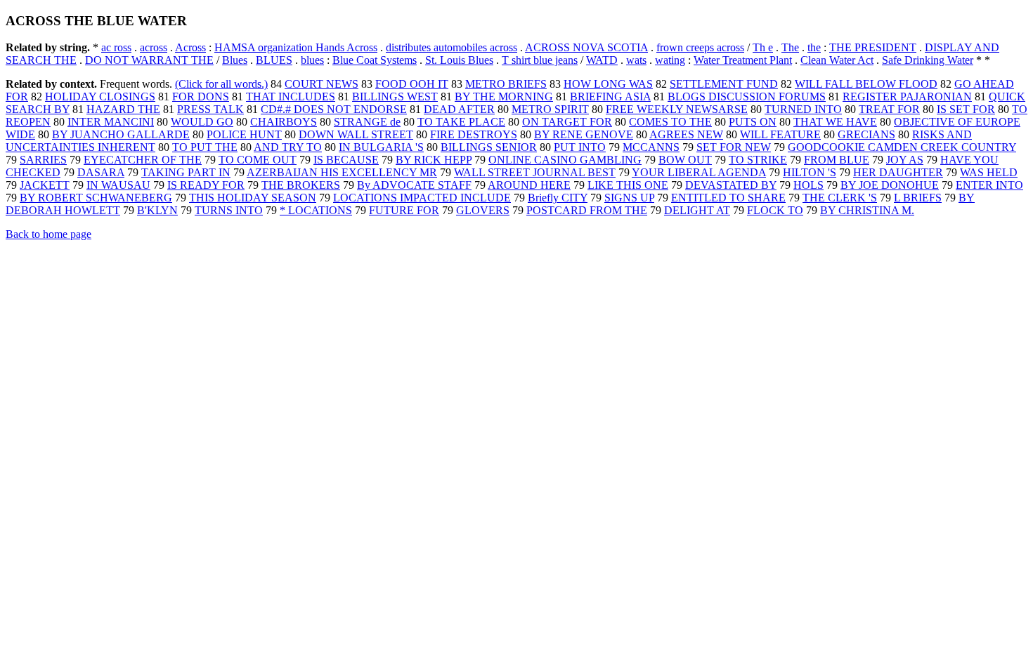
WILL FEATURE (780, 134)
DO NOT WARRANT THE (149, 60)
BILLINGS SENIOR (489, 147)
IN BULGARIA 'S (381, 147)
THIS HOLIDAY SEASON (252, 198)
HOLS (808, 185)
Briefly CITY (557, 198)
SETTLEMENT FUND (724, 84)
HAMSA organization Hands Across (295, 47)
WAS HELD (989, 172)
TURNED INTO (803, 109)
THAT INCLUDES (290, 96)
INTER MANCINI (110, 122)
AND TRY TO (288, 147)
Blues (234, 60)
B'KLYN (157, 210)
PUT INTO (580, 147)
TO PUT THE (205, 147)
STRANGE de (367, 122)
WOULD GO (202, 122)
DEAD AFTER (459, 109)
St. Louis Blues (459, 60)
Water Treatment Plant (743, 60)
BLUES (274, 60)
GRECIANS (866, 134)
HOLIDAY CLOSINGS (100, 96)
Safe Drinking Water (927, 60)
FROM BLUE (836, 160)
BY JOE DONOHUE (889, 185)
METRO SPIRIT (550, 109)
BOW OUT (685, 160)
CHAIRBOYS (283, 122)
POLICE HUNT (244, 134)
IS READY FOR (206, 185)
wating (670, 60)
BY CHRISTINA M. (867, 210)
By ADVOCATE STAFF (414, 185)
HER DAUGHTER (898, 172)
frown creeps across (700, 47)
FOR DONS (200, 96)
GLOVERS (482, 210)
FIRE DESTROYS (473, 134)
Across (190, 47)
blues (312, 60)
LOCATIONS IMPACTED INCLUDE (422, 198)
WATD (602, 60)
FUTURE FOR (404, 210)
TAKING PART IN (185, 172)
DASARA (100, 172)
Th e (763, 47)
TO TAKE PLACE (461, 122)
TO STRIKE (758, 160)
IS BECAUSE (346, 160)
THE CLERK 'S (840, 198)
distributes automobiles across (451, 47)
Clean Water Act (836, 60)
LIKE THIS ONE (627, 185)
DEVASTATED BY (731, 185)
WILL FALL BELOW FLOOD (866, 84)
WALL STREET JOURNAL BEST (535, 172)
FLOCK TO (775, 210)
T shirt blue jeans (540, 60)
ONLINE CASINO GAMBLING (565, 160)
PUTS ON (753, 122)
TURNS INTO (229, 210)
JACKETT (45, 185)
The (790, 47)
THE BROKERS (300, 185)
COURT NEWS (321, 84)
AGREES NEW (686, 134)
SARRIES (43, 160)
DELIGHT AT (697, 210)
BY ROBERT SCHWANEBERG (96, 198)
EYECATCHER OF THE (143, 160)
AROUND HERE (529, 185)
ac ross (116, 47)
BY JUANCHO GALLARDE (121, 134)
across (153, 47)
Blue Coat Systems (374, 60)
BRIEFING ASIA (610, 96)
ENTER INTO (989, 185)
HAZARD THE (123, 109)
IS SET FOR (966, 109)
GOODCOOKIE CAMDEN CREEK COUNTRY (902, 147)
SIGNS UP (629, 198)
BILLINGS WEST (395, 96)
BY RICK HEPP (434, 160)
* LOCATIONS (316, 210)
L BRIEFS (918, 198)
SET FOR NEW (733, 147)
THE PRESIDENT (872, 47)
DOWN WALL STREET (356, 134)
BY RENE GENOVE (583, 134)
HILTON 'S (809, 172)
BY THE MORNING (504, 96)
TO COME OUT (258, 160)
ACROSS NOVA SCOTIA (586, 47)
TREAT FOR (889, 109)
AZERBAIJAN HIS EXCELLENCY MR (342, 172)
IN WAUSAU (118, 185)
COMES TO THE (670, 122)
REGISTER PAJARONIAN (907, 96)
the (814, 47)
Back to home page (48, 234)
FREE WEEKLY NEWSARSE (677, 109)
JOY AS (904, 160)
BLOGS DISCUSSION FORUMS (747, 96)
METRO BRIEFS (506, 84)
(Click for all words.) (221, 84)
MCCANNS (651, 147)
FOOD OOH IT (411, 84)
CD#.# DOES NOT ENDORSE (334, 109)
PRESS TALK (210, 109)
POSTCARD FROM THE (586, 210)
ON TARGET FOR (567, 122)
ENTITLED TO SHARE (728, 198)
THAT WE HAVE (835, 122)
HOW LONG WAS (608, 84)
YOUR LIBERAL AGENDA (699, 172)
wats (636, 60)
